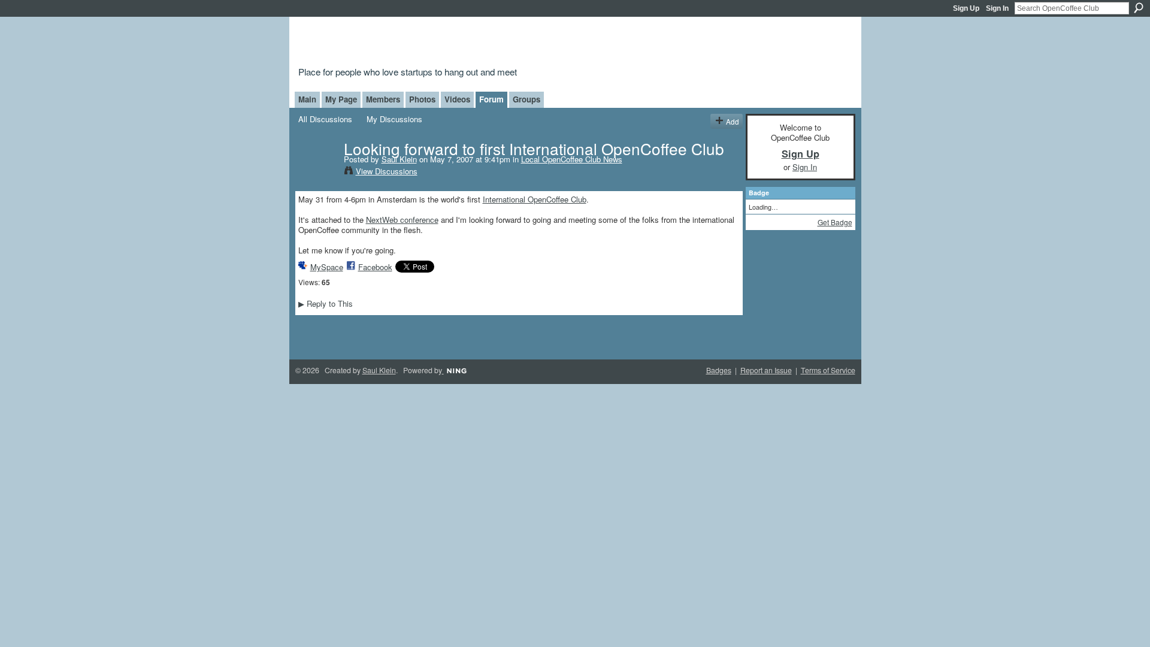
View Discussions (386, 171)
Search (1138, 7)
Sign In (997, 8)
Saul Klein (399, 159)
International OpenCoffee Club (534, 199)
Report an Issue (766, 370)
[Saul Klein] (317, 172)
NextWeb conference (402, 219)
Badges (718, 370)
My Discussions (394, 119)
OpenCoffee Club (492, 43)
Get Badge (835, 222)
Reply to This (325, 303)
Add (732, 121)
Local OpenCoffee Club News (571, 159)
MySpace (326, 267)
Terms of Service (828, 370)
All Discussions (325, 119)
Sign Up (966, 8)
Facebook (375, 267)
